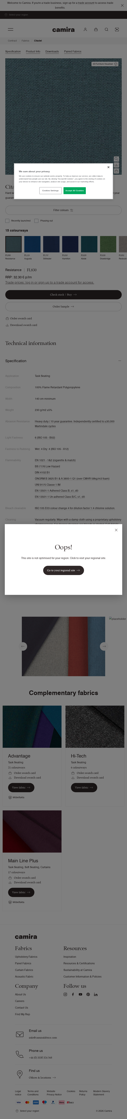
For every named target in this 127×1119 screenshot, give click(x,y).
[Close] (108, 167)
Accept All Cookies (74, 191)
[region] (63, 181)
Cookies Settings (50, 191)
